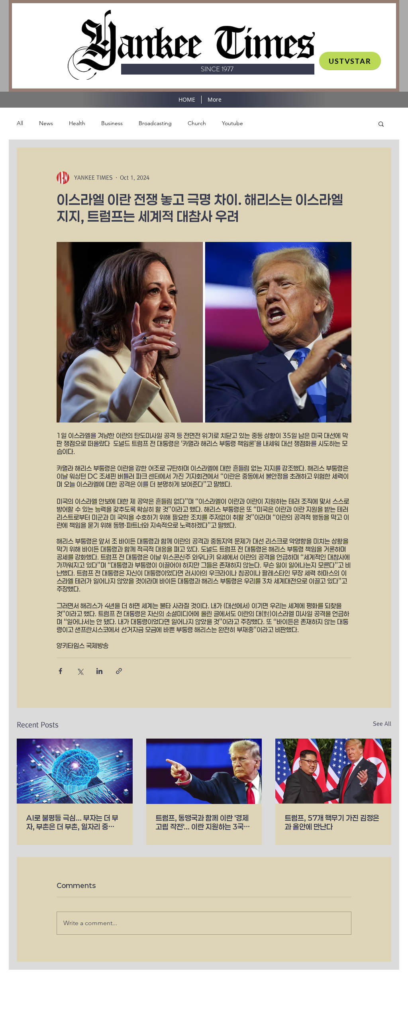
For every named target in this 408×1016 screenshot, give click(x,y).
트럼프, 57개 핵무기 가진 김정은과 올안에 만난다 (332, 822)
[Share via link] (119, 671)
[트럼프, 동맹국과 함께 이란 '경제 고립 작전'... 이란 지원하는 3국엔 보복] (204, 771)
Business (112, 123)
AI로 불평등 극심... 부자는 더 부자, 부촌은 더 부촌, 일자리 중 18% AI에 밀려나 (72, 822)
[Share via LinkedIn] (99, 671)
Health (77, 123)
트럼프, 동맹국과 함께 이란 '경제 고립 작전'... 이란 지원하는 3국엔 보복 (203, 822)
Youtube (232, 123)
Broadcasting (155, 123)
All (20, 123)
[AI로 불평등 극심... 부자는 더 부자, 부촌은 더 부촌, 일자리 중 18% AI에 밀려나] (75, 771)
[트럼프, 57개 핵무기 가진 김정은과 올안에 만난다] (333, 771)
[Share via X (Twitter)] (80, 671)
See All (382, 724)
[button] (381, 123)
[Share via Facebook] (60, 671)
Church (197, 123)
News (46, 123)
